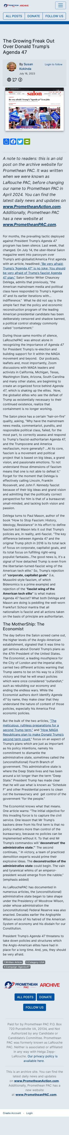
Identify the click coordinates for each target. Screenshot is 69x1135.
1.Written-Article (13, 962)
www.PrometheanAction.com (32, 206)
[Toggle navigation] (60, 5)
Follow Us (35, 1007)
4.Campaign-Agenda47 (17, 966)
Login (29, 1113)
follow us (54, 16)
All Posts (25, 997)
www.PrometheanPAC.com (29, 224)
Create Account (12, 1113)
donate (33, 16)
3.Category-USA (35, 962)
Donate (45, 997)
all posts (14, 16)
